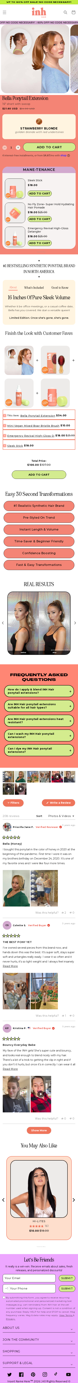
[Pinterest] (33, 1374)
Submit (67, 1278)
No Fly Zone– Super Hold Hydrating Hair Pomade (51, 206)
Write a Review (62, 803)
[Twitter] (9, 1374)
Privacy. (10, 1319)
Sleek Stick (35, 180)
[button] (5, 12)
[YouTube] (68, 1374)
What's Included (34, 288)
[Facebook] (21, 1374)
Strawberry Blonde (39, 128)
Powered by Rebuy (39, 251)
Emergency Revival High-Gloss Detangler (48, 230)
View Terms (66, 1315)
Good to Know (60, 288)
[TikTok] (56, 1374)
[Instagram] (45, 1374)
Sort (39, 816)
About (13, 287)
